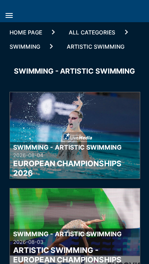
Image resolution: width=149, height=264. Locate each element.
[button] (11, 13)
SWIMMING (25, 46)
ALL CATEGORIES (92, 32)
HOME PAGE (26, 32)
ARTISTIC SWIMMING (95, 46)
